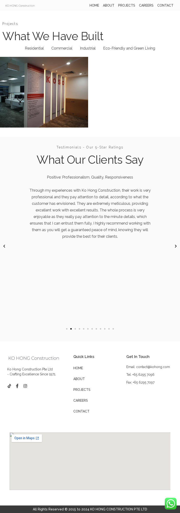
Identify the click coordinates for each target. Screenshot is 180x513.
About (108, 5)
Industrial (88, 48)
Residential (34, 48)
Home (94, 5)
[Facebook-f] (17, 386)
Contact (165, 5)
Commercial (61, 48)
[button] (67, 329)
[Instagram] (25, 386)
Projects (126, 5)
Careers (146, 5)
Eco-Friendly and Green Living (129, 48)
